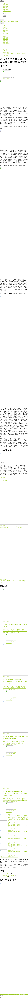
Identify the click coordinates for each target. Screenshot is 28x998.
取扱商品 (5, 9)
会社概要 (5, 7)
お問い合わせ (7, 11)
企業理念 (5, 4)
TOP (4, 3)
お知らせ (5, 876)
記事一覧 (2, 477)
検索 (5, 15)
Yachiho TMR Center (8, 875)
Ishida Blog (6, 78)
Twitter (5, 480)
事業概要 (5, 6)
